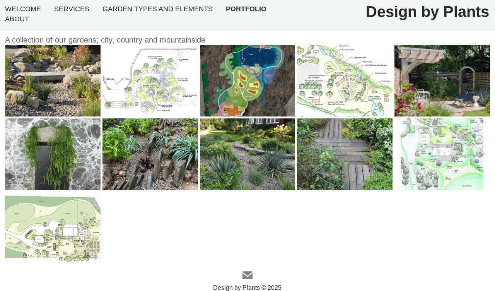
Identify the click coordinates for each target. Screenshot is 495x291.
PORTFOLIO (246, 9)
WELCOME (23, 9)
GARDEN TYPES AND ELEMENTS (157, 9)
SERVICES (71, 9)
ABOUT (17, 19)
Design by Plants (427, 11)
